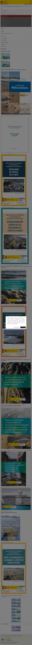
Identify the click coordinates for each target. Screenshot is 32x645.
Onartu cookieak (23, 327)
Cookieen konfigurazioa (16, 327)
